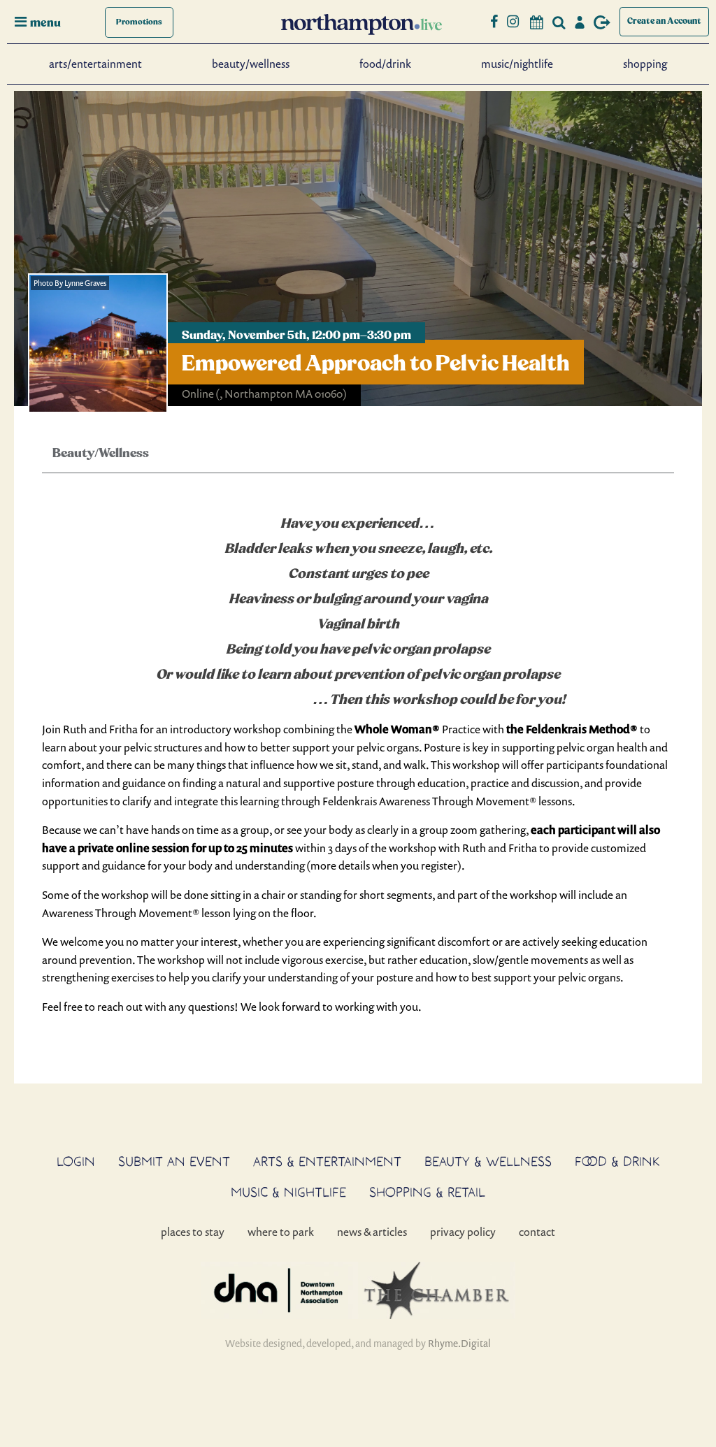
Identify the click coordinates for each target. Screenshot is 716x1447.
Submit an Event (174, 1161)
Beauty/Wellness (250, 63)
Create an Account (664, 21)
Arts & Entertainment (327, 1161)
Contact (537, 1231)
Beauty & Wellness (488, 1161)
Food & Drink (617, 1161)
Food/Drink (385, 63)
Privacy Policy (463, 1231)
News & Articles (372, 1231)
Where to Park (281, 1231)
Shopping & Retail (427, 1191)
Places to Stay (192, 1231)
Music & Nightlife (288, 1191)
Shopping (645, 63)
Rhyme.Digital (459, 1343)
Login (76, 1161)
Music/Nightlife (517, 63)
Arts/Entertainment (95, 63)
